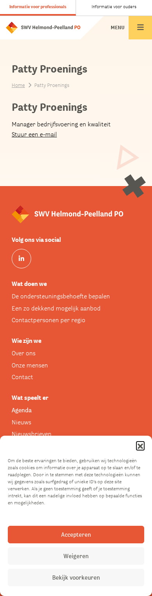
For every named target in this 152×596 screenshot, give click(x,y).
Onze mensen (30, 365)
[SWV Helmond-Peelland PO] (43, 27)
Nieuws (21, 422)
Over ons (23, 353)
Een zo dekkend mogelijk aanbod (56, 308)
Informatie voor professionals (37, 7)
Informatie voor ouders (114, 7)
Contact (22, 377)
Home (18, 85)
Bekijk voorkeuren (76, 577)
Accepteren (76, 534)
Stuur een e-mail (34, 134)
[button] (140, 445)
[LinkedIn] (21, 258)
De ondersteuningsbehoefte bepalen (61, 296)
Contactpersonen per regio (48, 320)
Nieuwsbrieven (31, 434)
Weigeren (76, 556)
